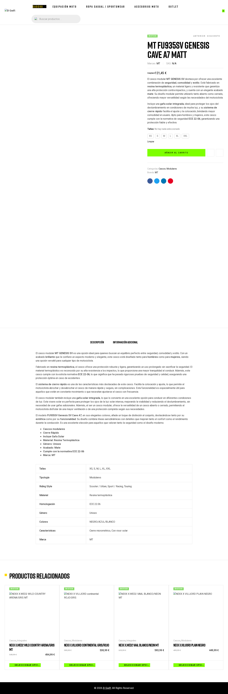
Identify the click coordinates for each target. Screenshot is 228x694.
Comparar (219, 152)
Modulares (172, 168)
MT (158, 63)
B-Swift (107, 688)
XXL (185, 136)
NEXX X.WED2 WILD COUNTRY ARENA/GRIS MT (31, 647)
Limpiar (150, 142)
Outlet (174, 6)
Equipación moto (65, 6)
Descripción (97, 342)
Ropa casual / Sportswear (105, 6)
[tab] (97, 343)
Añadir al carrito (176, 152)
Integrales (22, 640)
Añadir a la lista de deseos (210, 152)
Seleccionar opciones (28, 665)
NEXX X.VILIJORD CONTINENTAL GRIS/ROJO (86, 645)
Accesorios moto (146, 6)
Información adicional (125, 342)
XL (177, 136)
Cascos (38, 6)
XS (150, 136)
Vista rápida (53, 664)
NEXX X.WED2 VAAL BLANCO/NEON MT (139, 645)
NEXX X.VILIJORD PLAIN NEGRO (189, 645)
